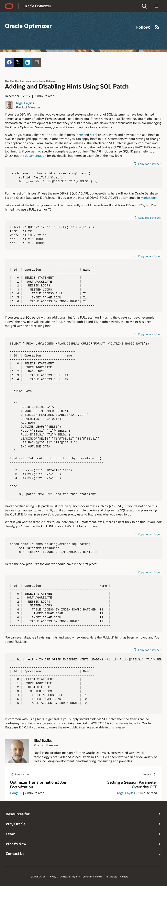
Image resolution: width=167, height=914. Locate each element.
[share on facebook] (9, 62)
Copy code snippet (149, 163)
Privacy (52, 876)
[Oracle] (9, 6)
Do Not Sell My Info (70, 876)
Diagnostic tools (28, 80)
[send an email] (36, 62)
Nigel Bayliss (25, 103)
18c (11, 80)
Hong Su (16, 793)
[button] (144, 6)
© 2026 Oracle (38, 876)
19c (16, 80)
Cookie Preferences (92, 876)
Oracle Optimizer (37, 5)
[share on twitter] (18, 62)
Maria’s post (149, 198)
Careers (124, 876)
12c (6, 80)
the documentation (33, 155)
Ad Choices (111, 876)
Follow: (143, 27)
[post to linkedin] (27, 62)
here (80, 135)
